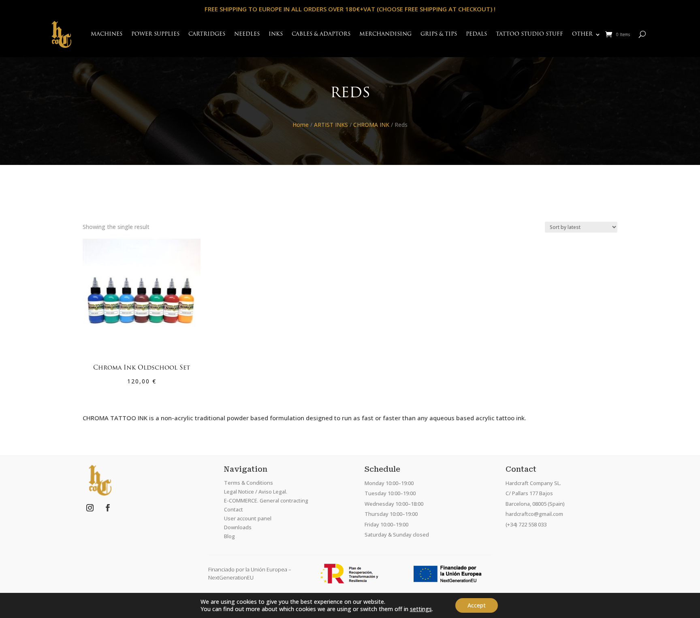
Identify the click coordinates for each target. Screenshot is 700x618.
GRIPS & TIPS (438, 34)
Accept (476, 605)
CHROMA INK (371, 124)
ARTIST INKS (331, 124)
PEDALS (476, 34)
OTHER (582, 34)
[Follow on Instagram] (90, 507)
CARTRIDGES (206, 34)
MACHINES (106, 34)
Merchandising (385, 34)
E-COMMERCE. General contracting (266, 500)
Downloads (238, 527)
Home (300, 124)
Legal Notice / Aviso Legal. (255, 491)
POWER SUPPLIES (155, 34)
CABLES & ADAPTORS (321, 34)
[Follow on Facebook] (107, 507)
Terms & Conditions (248, 482)
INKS (276, 34)
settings (421, 609)
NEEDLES (247, 34)
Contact (233, 509)
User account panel (247, 518)
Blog (229, 536)
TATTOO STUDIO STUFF (529, 34)
